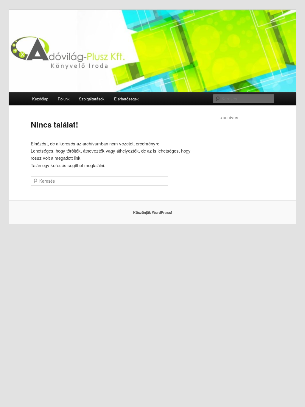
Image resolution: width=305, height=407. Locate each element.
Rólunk (64, 99)
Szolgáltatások (92, 99)
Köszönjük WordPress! (152, 212)
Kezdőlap (40, 99)
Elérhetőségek (126, 99)
